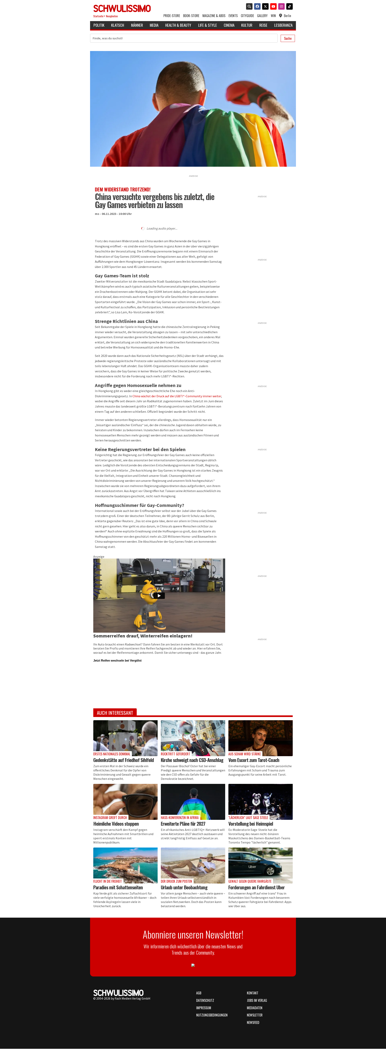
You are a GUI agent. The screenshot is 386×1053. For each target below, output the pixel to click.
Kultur (246, 25)
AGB (198, 993)
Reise (263, 25)
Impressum (203, 1007)
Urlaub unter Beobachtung (184, 887)
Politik (98, 25)
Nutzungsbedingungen (212, 1015)
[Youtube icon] (273, 6)
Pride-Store (171, 16)
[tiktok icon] (289, 6)
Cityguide (247, 16)
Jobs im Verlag (257, 1000)
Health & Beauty (178, 25)
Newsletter (255, 1015)
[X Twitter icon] (265, 6)
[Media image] (125, 738)
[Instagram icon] (281, 6)
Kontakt (252, 993)
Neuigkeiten (112, 16)
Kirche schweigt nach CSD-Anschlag (192, 759)
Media (154, 25)
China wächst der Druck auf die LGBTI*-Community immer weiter (176, 396)
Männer (137, 25)
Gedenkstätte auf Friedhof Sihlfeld (123, 759)
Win (273, 16)
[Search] (248, 6)
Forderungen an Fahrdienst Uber (256, 887)
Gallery (262, 16)
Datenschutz (205, 1000)
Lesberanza (283, 25)
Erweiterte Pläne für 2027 (183, 823)
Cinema (229, 25)
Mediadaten (254, 1007)
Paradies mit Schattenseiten (118, 887)
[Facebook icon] (257, 6)
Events (233, 16)
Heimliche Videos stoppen (116, 823)
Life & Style (207, 25)
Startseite (98, 16)
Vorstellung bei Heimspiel (250, 823)
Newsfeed (253, 1022)
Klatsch (117, 25)
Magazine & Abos (213, 16)
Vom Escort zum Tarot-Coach (253, 759)
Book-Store (191, 16)
